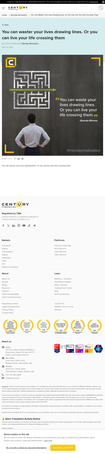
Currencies (6, 245)
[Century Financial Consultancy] (15, 7)
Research (6, 288)
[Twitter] (23, 159)
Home (4, 15)
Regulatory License (10, 304)
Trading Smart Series (63, 288)
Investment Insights (62, 282)
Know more (94, 2)
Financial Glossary (61, 294)
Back (7, 25)
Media (4, 285)
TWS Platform (60, 255)
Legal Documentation (11, 307)
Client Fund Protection (11, 297)
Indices (5, 255)
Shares (5, 249)
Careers (5, 291)
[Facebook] (15, 159)
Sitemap (57, 310)
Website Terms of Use (63, 307)
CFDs (4, 261)
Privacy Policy (7, 310)
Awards (5, 282)
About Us (6, 279)
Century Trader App (62, 245)
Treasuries (6, 258)
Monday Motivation (30, 43)
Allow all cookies (63, 448)
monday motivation (19, 15)
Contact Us (59, 304)
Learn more (48, 441)
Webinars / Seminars (62, 279)
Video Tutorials (60, 285)
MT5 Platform (60, 249)
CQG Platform (60, 252)
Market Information (10, 267)
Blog (56, 291)
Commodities (7, 252)
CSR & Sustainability (10, 294)
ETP (3, 264)
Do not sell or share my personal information (26, 448)
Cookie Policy (7, 313)
